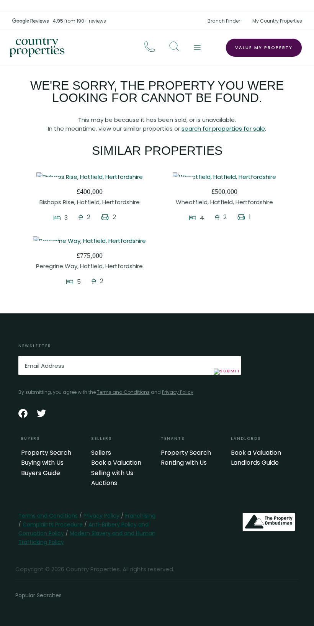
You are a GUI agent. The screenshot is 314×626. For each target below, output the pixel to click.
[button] (174, 46)
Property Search (46, 453)
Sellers (101, 453)
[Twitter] (41, 413)
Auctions (104, 483)
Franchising (140, 515)
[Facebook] (23, 413)
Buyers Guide (40, 473)
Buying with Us (42, 463)
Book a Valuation (116, 463)
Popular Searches (38, 595)
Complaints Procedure (53, 524)
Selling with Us (112, 473)
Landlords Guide (255, 463)
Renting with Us (184, 463)
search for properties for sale (223, 129)
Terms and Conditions (123, 392)
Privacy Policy (177, 392)
